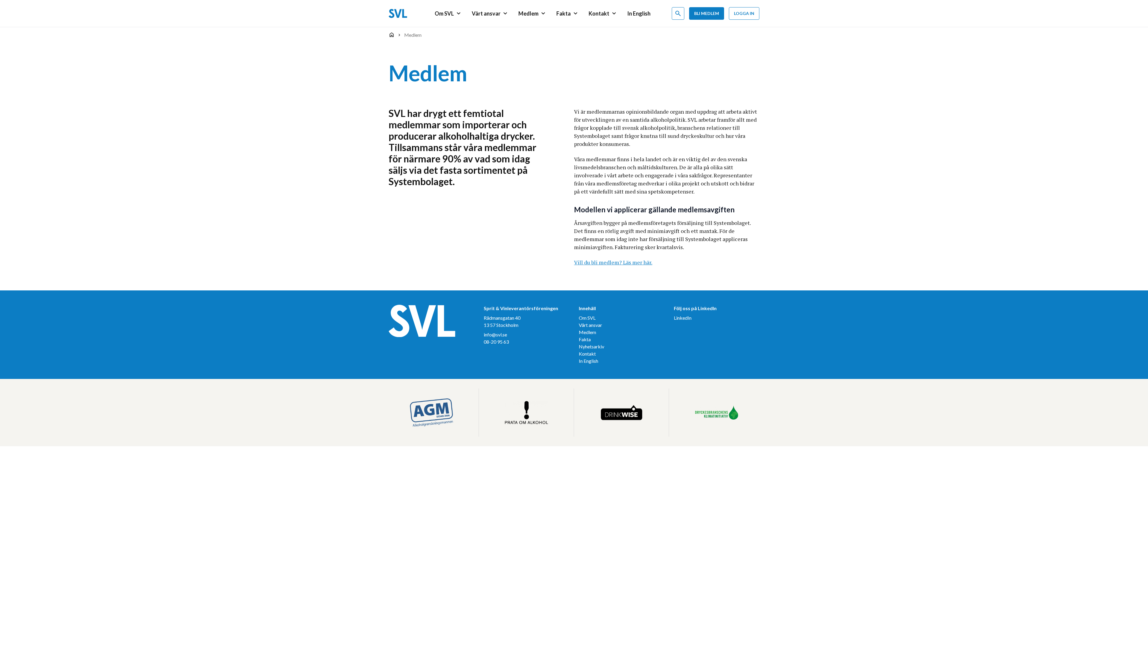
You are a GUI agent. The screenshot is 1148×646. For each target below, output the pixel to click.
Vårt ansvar (590, 325)
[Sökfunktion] (678, 13)
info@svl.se (495, 334)
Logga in (744, 13)
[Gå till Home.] (392, 35)
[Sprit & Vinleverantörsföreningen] (398, 13)
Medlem (587, 332)
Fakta (585, 339)
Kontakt (587, 353)
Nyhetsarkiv (591, 346)
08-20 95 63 (496, 342)
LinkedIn (682, 318)
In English (588, 361)
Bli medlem (706, 13)
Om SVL (587, 318)
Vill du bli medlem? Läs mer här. (613, 262)
